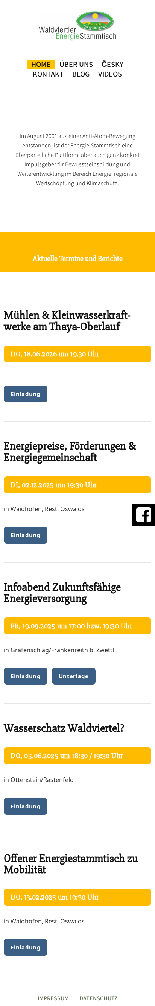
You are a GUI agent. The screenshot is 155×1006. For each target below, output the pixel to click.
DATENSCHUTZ (98, 998)
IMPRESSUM (53, 998)
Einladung (26, 394)
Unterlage (74, 676)
